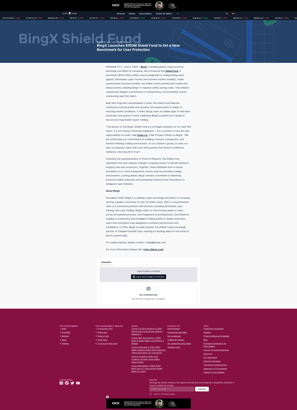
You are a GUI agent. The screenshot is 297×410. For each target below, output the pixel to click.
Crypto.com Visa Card (107, 343)
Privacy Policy (169, 394)
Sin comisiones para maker (179, 343)
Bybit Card (102, 332)
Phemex (65, 343)
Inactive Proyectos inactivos (216, 350)
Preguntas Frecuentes (213, 329)
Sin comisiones (174, 336)
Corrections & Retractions (215, 365)
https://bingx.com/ (153, 249)
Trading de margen (175, 340)
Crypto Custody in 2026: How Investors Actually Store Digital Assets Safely (145, 359)
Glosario (207, 332)
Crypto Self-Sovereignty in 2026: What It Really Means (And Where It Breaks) (147, 341)
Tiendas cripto (173, 347)
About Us (207, 354)
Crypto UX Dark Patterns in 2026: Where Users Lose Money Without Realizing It (147, 331)
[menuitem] (121, 13)
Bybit (64, 329)
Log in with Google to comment (150, 277)
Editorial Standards (211, 361)
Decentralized (173, 329)
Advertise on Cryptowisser (215, 368)
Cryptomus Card (105, 329)
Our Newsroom (210, 357)
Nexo (64, 340)
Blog (205, 340)
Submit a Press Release (213, 372)
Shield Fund (171, 71)
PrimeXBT (66, 332)
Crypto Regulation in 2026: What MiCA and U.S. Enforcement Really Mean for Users (146, 369)
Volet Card (102, 340)
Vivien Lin (142, 135)
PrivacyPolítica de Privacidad (216, 336)
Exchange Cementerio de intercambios (214, 344)
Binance (65, 336)
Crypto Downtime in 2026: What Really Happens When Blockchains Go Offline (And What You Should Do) (148, 350)
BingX (143, 66)
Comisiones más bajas (177, 332)
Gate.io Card (103, 336)
